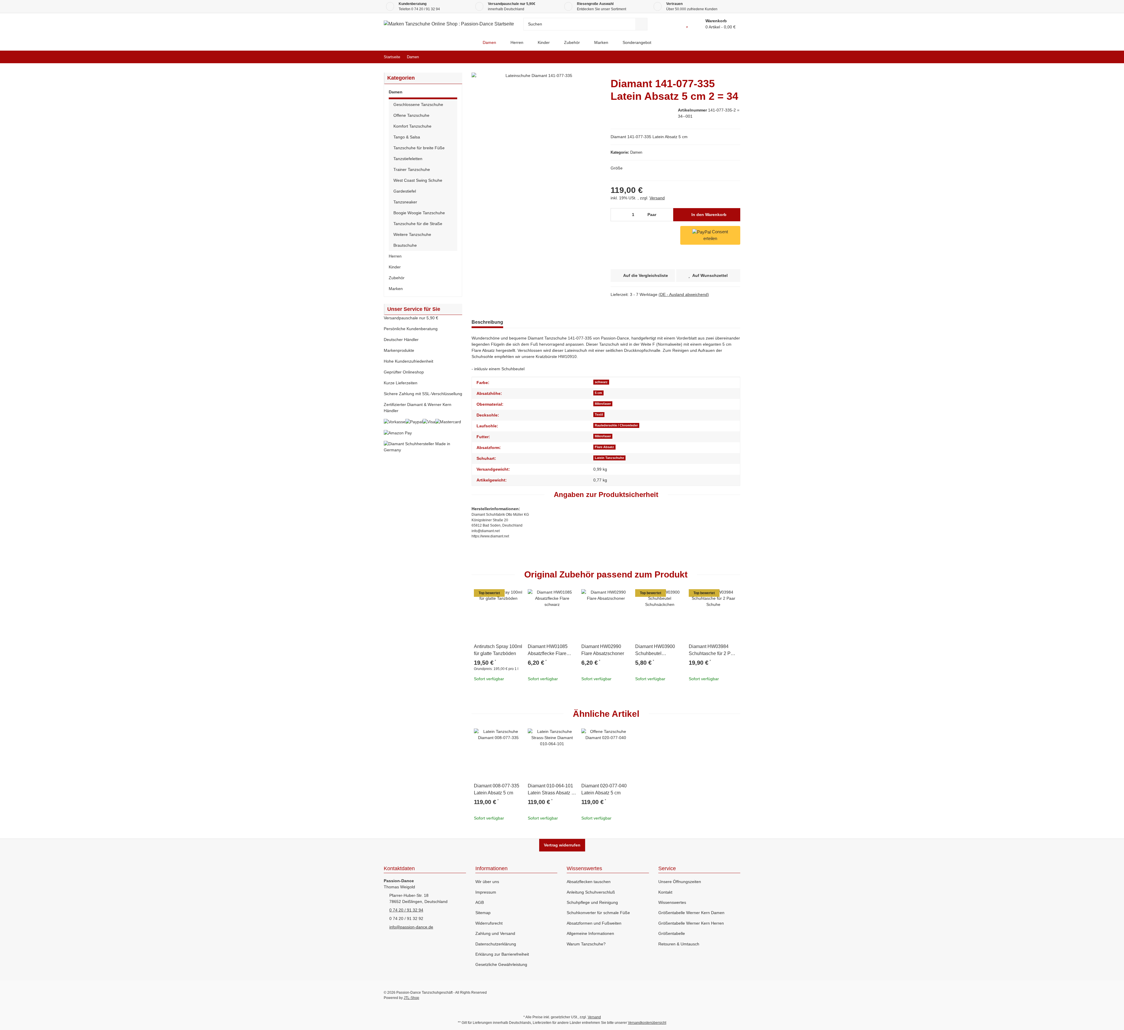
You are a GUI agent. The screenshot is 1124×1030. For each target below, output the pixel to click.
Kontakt (665, 892)
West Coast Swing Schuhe (417, 180)
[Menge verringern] (617, 214)
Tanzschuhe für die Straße (417, 223)
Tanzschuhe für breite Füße (419, 147)
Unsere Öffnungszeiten (679, 881)
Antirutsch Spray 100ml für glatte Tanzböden (498, 650)
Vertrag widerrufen (562, 845)
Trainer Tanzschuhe (411, 169)
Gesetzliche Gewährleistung (501, 964)
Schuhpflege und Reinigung (592, 902)
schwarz (601, 382)
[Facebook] (698, 995)
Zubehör (397, 277)
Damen (636, 152)
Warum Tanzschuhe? (586, 944)
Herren (395, 256)
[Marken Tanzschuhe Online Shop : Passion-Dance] (470, 42)
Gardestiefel (404, 191)
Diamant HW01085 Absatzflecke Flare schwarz (548, 650)
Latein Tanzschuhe (609, 458)
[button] (423, 93)
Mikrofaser (603, 403)
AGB (479, 902)
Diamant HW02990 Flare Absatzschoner (602, 650)
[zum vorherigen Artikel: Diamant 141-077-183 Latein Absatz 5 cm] (721, 57)
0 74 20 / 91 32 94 (425, 9)
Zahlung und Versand (495, 933)
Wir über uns (487, 881)
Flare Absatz (604, 447)
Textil (599, 414)
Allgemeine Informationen (590, 933)
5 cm (598, 393)
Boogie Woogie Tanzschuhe (419, 212)
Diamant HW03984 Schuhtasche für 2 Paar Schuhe (713, 650)
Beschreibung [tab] (487, 322)
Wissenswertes (672, 902)
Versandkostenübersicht (647, 1023)
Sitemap (483, 912)
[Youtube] (710, 995)
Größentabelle (671, 933)
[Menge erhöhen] (667, 214)
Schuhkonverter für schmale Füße (598, 912)
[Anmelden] (673, 24)
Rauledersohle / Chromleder (616, 425)
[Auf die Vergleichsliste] (502, 596)
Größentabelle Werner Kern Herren (691, 923)
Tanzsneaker (405, 202)
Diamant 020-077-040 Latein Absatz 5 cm (604, 789)
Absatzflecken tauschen (589, 881)
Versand (657, 198)
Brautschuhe (405, 245)
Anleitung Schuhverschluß (591, 892)
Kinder (395, 267)
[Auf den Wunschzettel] (516, 596)
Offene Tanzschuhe (411, 115)
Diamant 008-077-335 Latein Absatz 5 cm (496, 789)
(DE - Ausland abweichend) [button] (684, 294)
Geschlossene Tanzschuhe (418, 104)
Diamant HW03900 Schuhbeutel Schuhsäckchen (655, 650)
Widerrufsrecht (489, 923)
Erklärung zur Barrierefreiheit (502, 954)
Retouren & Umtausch (678, 944)
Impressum (485, 892)
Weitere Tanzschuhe (412, 234)
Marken (396, 288)
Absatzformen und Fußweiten (594, 923)
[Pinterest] (723, 995)
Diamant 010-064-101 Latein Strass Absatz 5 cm (551, 789)
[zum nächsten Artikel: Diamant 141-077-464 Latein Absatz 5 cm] (734, 57)
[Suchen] (641, 24)
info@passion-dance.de (411, 927)
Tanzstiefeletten (407, 158)
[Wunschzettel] (687, 24)
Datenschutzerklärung (495, 944)
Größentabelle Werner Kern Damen (691, 912)
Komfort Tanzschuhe (412, 126)
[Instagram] (735, 995)
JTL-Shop (411, 998)
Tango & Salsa (406, 137)
